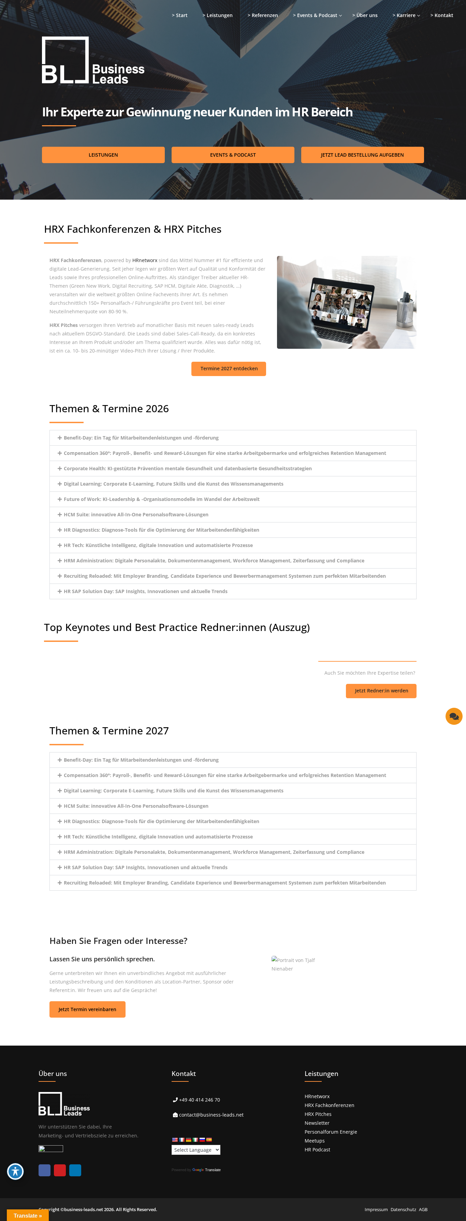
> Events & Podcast (315, 15)
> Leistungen (218, 15)
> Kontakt (442, 15)
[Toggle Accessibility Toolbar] (15, 1171)
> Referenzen (263, 15)
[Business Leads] (50, 52)
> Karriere (404, 15)
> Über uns (365, 15)
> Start (180, 15)
